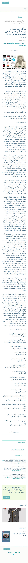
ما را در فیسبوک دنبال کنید (17, 449)
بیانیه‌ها (20, 17)
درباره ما (10, 552)
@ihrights (23, 459)
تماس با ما (17, 552)
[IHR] (14, 9)
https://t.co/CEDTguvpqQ (17, 470)
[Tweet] (23, 50)
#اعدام (21, 469)
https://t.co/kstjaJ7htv (21, 463)
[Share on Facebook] (21, 50)
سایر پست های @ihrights (20, 455)
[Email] (25, 50)
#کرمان (8, 477)
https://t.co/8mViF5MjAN (18, 478)
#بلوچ (19, 475)
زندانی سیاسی (19, 43)
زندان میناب (11, 43)
